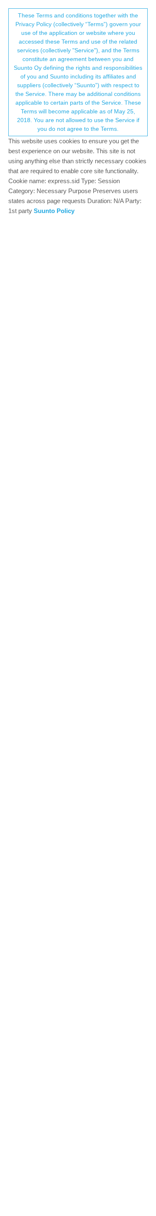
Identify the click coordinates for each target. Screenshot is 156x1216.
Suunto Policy (54, 210)
